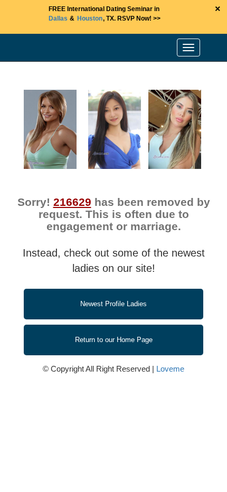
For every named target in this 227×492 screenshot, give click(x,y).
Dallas (58, 18)
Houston (89, 18)
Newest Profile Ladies (113, 304)
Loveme (170, 368)
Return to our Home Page (114, 340)
